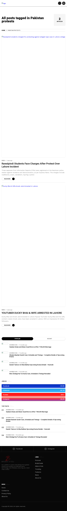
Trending (38, 469)
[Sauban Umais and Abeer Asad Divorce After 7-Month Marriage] (5, 346)
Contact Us (5, 491)
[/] (59, 3)
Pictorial (38, 460)
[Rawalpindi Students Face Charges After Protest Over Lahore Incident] (33, 96)
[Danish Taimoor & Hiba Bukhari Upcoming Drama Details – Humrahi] (5, 364)
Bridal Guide (39, 463)
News (3, 160)
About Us (38, 478)
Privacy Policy (6, 494)
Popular (17, 339)
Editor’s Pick (39, 466)
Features (38, 472)
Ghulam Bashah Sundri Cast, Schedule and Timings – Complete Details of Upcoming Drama (36, 356)
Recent (49, 339)
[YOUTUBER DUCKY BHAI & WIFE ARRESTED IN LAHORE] (33, 246)
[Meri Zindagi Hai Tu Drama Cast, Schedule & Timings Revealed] (5, 372)
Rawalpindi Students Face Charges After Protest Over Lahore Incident (31, 165)
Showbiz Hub (13, 345)
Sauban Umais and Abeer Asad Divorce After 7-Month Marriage (30, 347)
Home (3, 30)
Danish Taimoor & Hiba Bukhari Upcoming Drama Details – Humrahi (31, 365)
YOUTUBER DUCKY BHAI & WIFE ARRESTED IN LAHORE (32, 313)
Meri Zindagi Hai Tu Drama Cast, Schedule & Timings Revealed (29, 374)
